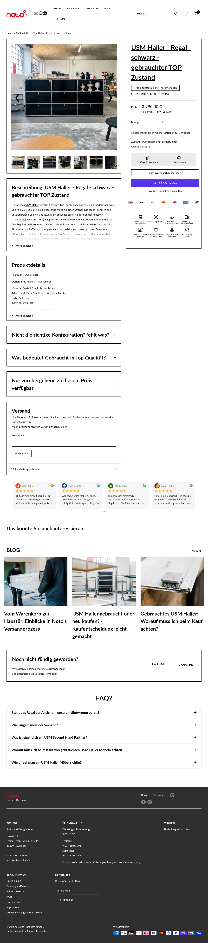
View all (197, 550)
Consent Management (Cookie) (24, 912)
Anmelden (186, 664)
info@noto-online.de (18, 860)
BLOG (107, 8)
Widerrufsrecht (15, 891)
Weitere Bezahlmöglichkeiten (165, 190)
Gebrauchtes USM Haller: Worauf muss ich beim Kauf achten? (171, 621)
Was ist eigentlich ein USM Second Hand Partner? (49, 737)
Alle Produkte (22, 33)
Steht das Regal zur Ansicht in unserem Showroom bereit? (55, 712)
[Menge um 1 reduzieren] (145, 122)
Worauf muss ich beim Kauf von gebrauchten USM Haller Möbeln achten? (68, 750)
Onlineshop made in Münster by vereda (26, 931)
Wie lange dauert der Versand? (35, 725)
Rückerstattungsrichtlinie (25, 469)
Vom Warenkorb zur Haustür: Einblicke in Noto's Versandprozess (35, 621)
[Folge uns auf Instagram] (149, 801)
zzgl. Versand (164, 111)
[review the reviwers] (52, 486)
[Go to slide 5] (106, 511)
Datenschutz (13, 901)
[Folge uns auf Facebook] (143, 801)
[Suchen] (176, 13)
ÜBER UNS (60, 18)
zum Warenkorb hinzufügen (165, 172)
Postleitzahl (18, 435)
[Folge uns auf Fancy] (172, 795)
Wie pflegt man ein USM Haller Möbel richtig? (47, 762)
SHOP (57, 8)
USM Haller (139, 94)
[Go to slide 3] (101, 511)
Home (9, 33)
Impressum (12, 907)
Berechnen (21, 453)
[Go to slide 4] (104, 511)
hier (64, 426)
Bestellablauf (13, 880)
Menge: (135, 122)
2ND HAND (73, 8)
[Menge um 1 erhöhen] (162, 122)
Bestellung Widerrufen (177, 829)
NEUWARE (92, 8)
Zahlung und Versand (18, 886)
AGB (9, 896)
